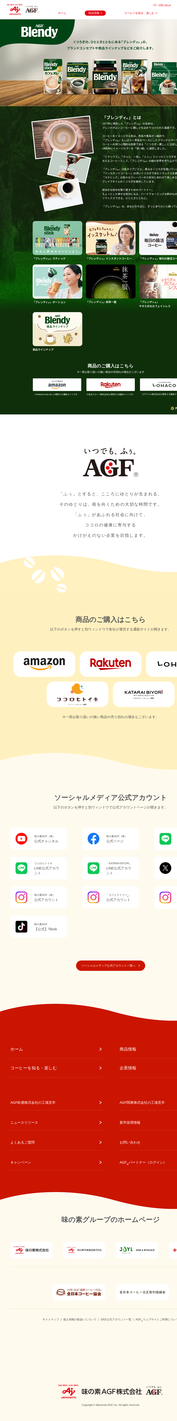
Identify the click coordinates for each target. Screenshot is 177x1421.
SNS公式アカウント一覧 (116, 1319)
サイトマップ (51, 1319)
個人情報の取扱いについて (79, 1319)
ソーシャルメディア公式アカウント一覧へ (108, 965)
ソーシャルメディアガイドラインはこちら (110, 953)
